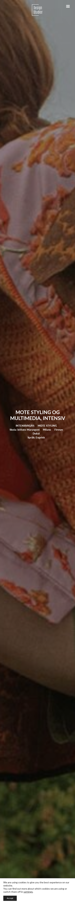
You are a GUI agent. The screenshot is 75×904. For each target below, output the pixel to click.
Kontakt (17, 110)
